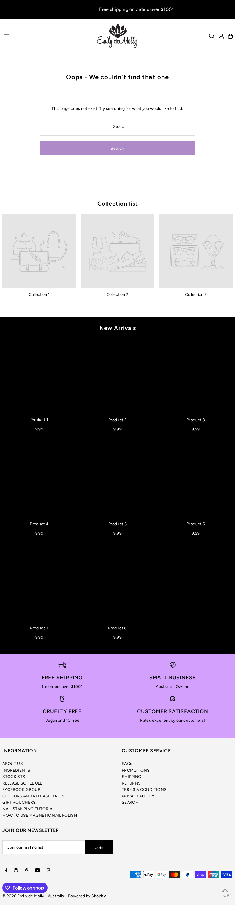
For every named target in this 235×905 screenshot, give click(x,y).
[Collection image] (39, 251)
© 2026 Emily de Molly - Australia (33, 896)
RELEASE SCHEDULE (22, 783)
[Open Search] (211, 36)
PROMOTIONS (136, 770)
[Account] (221, 36)
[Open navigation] (47, 36)
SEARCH (130, 802)
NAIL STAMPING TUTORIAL (28, 808)
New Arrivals (117, 328)
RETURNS (131, 783)
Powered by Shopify (87, 896)
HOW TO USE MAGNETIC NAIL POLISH (39, 815)
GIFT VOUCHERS (19, 802)
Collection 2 (117, 294)
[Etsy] (48, 870)
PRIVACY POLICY (138, 796)
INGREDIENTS (16, 770)
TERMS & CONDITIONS (144, 789)
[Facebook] (6, 870)
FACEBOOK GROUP (21, 789)
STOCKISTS (13, 776)
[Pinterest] (26, 870)
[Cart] (230, 36)
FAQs (127, 763)
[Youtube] (37, 870)
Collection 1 (39, 294)
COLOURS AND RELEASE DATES (33, 796)
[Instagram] (16, 870)
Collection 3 (196, 294)
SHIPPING (132, 776)
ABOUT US (12, 763)
